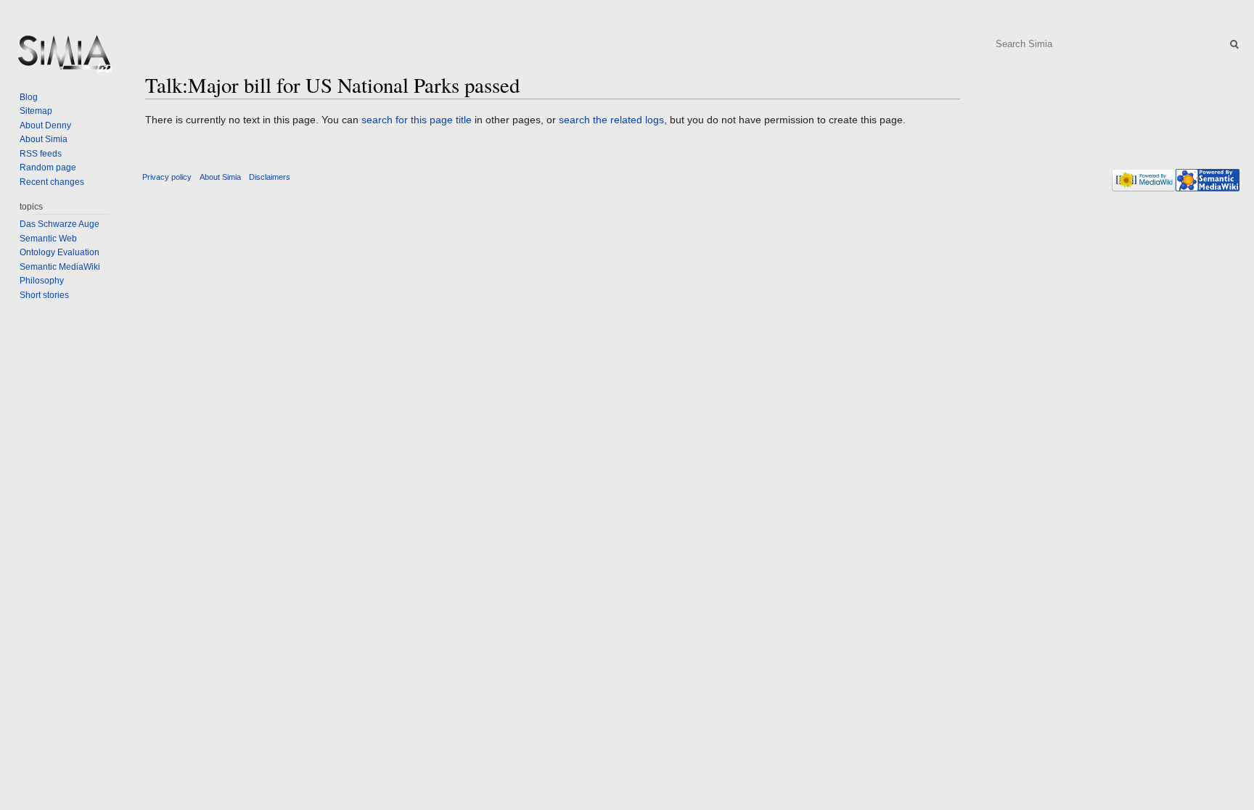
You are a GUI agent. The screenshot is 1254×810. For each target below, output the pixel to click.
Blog (29, 97)
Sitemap (36, 111)
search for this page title (416, 119)
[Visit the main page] (64, 58)
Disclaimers (269, 177)
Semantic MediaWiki (60, 267)
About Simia (43, 139)
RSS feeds (41, 154)
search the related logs (611, 119)
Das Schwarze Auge (59, 224)
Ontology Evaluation (59, 252)
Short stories (44, 295)
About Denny (45, 125)
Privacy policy (167, 177)
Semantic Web (48, 239)
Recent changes (52, 182)
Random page (48, 167)
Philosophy (42, 281)
